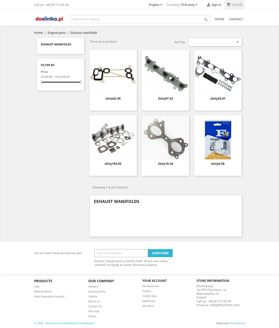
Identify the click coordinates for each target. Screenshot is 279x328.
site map (93, 311)
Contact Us (95, 306)
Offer (219, 19)
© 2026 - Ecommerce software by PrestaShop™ (64, 323)
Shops (92, 316)
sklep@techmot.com (225, 305)
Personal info (150, 286)
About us (94, 301)
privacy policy (97, 291)
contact (236, 19)
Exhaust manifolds (56, 44)
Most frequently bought (49, 296)
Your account (154, 281)
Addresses (149, 301)
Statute (92, 296)
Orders (146, 291)
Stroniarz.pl (237, 323)
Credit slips (149, 296)
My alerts (148, 306)
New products (43, 291)
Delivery (93, 286)
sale (36, 286)
